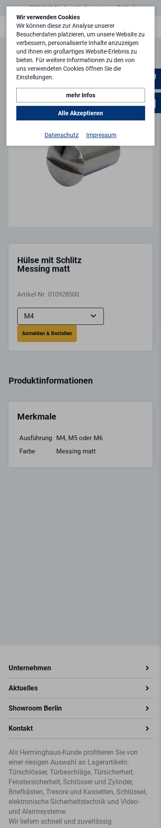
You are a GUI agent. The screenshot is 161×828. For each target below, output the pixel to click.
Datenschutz (62, 135)
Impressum (101, 135)
